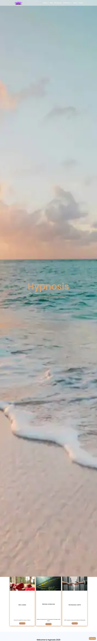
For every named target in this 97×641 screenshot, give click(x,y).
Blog (51, 2)
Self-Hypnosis (58, 2)
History (45, 2)
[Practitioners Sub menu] (71, 2)
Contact (81, 2)
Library (75, 2)
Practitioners (66, 2)
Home (39, 2)
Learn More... (22, 623)
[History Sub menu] (47, 2)
